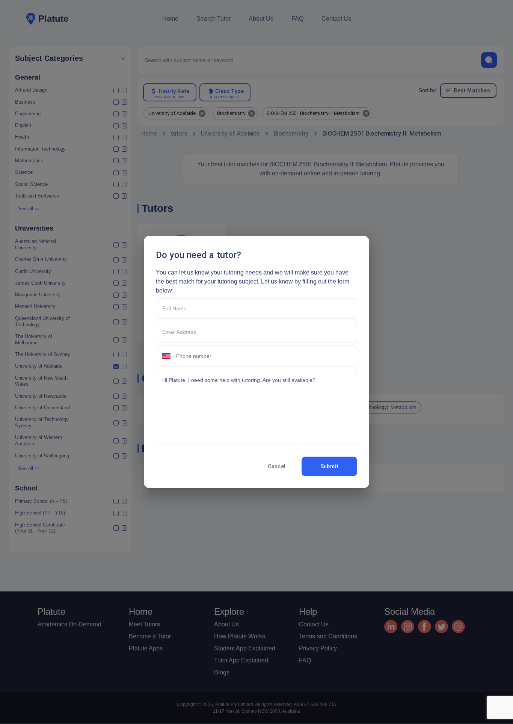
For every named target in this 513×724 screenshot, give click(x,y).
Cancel (276, 466)
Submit (329, 466)
